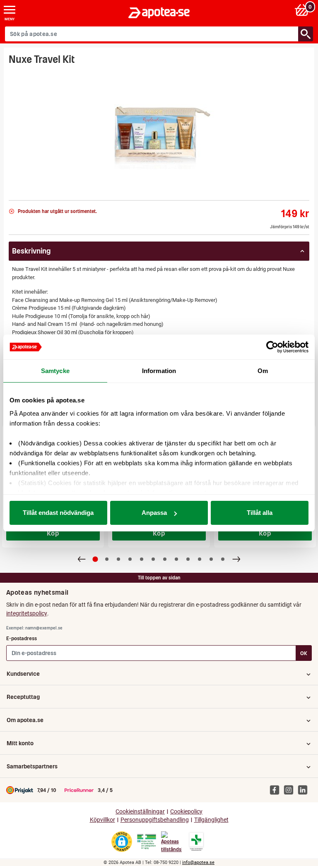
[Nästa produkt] (236, 559)
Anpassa (154, 512)
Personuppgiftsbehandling (154, 820)
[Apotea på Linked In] (305, 790)
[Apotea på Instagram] (291, 790)
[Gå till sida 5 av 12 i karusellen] (142, 559)
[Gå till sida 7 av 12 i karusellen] (165, 559)
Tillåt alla (259, 512)
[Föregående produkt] (81, 559)
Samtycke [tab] (55, 370)
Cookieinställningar (140, 812)
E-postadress (21, 638)
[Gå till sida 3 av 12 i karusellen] (118, 559)
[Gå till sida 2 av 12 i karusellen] (107, 559)
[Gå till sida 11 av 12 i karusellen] (211, 559)
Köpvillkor (102, 820)
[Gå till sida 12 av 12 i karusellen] (223, 559)
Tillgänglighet (211, 820)
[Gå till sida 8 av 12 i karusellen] (176, 559)
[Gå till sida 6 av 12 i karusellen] (153, 559)
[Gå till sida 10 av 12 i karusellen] (200, 559)
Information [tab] (159, 370)
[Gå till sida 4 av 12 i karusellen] (130, 559)
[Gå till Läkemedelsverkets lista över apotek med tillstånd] (196, 841)
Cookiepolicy (186, 812)
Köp (53, 533)
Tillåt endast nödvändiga (58, 512)
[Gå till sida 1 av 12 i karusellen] (95, 559)
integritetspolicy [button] (26, 613)
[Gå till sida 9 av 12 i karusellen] (188, 559)
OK (303, 653)
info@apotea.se (198, 862)
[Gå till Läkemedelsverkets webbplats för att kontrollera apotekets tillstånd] (146, 841)
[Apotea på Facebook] (277, 790)
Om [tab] (263, 370)
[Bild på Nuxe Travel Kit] (159, 130)
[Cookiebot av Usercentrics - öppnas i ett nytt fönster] (272, 347)
